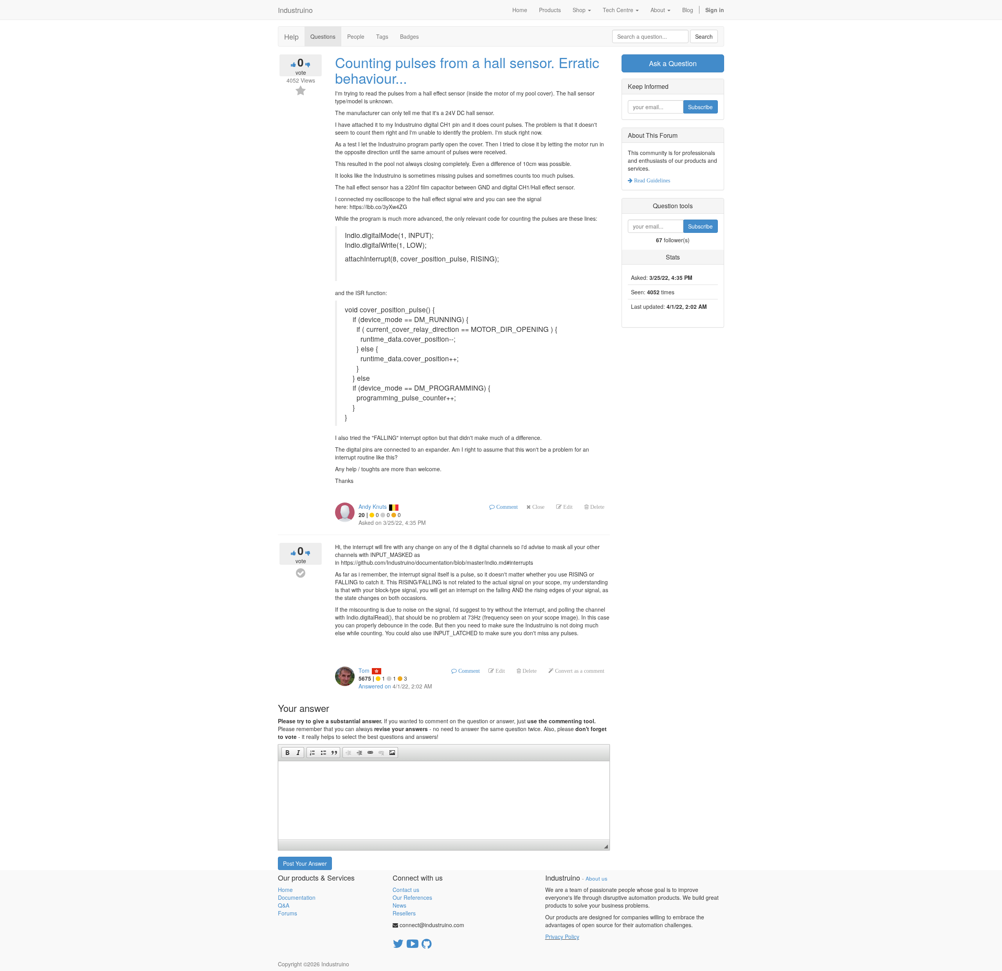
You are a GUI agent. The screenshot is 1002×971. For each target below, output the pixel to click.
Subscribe (700, 107)
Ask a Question (673, 63)
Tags (382, 36)
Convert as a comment (578, 671)
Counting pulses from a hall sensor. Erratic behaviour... (467, 70)
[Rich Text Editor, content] (443, 800)
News (399, 905)
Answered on (375, 686)
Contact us (406, 890)
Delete (596, 507)
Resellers (404, 913)
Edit (567, 507)
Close (537, 507)
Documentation (296, 897)
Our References (412, 897)
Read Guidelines (651, 180)
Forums (287, 913)
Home (285, 890)
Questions (322, 36)
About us (596, 878)
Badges (409, 36)
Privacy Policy (562, 936)
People (355, 36)
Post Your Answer (305, 863)
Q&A (283, 905)
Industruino (295, 10)
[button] (287, 753)
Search (704, 36)
